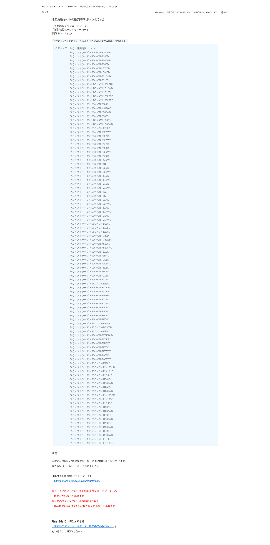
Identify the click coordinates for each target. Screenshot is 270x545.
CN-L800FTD (106, 84)
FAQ (43, 6)
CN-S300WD (104, 112)
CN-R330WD (104, 239)
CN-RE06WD (104, 315)
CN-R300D (103, 56)
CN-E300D (104, 231)
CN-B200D (104, 223)
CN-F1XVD (103, 251)
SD (93, 52)
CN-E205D (104, 227)
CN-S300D (103, 116)
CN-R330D (103, 235)
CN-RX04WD (104, 204)
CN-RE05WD (104, 271)
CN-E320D (104, 331)
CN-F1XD (102, 192)
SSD (62, 6)
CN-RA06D (103, 311)
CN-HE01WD (106, 383)
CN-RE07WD (104, 351)
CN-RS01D (103, 144)
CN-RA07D (103, 355)
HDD (94, 84)
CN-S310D (103, 80)
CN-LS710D (103, 68)
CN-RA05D (103, 259)
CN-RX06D (103, 303)
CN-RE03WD (104, 180)
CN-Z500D (102, 104)
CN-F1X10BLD (105, 335)
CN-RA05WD (104, 263)
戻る (46, 12)
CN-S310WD (104, 76)
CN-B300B (104, 323)
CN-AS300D (103, 243)
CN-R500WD (104, 60)
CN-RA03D (103, 184)
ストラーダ (52, 6)
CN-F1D (101, 164)
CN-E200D (104, 128)
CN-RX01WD (104, 132)
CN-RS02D (103, 156)
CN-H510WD (106, 88)
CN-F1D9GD (105, 403)
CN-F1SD (102, 196)
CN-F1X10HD (106, 371)
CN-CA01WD (106, 427)
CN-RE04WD (104, 212)
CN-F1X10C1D (107, 443)
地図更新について (86, 48)
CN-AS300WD (104, 247)
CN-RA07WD (104, 359)
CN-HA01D (105, 387)
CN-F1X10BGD (107, 395)
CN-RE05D (103, 267)
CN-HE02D (105, 415)
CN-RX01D (103, 136)
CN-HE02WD (106, 419)
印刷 (225, 12)
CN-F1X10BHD (107, 367)
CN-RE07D (103, 347)
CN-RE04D (103, 207)
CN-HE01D (105, 379)
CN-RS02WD (104, 160)
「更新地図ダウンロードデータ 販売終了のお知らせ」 (83, 526)
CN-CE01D (105, 431)
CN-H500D (105, 120)
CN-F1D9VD (103, 343)
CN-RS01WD (104, 140)
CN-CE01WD (106, 435)
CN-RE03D (103, 176)
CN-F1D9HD (105, 375)
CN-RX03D (103, 168)
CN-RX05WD (104, 279)
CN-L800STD (106, 96)
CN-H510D (105, 92)
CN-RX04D (103, 199)
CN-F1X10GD (106, 399)
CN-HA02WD (106, 411)
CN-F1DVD (103, 255)
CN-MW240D (104, 108)
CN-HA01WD (72, 6)
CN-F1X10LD (104, 339)
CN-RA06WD (104, 307)
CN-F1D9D (103, 295)
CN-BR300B (105, 327)
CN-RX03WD (104, 172)
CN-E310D (104, 283)
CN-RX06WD (104, 299)
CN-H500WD (106, 124)
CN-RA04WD (104, 220)
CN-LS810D (103, 72)
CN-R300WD (104, 52)
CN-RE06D (103, 319)
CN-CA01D (105, 423)
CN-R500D (103, 64)
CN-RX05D (103, 275)
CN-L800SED (106, 100)
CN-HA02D (105, 407)
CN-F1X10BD (104, 287)
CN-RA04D (103, 215)
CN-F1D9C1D (106, 439)
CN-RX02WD (104, 152)
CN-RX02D (103, 148)
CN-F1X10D (103, 291)
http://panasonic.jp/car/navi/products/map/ (77, 481)
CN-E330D (104, 363)
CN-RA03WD (104, 188)
